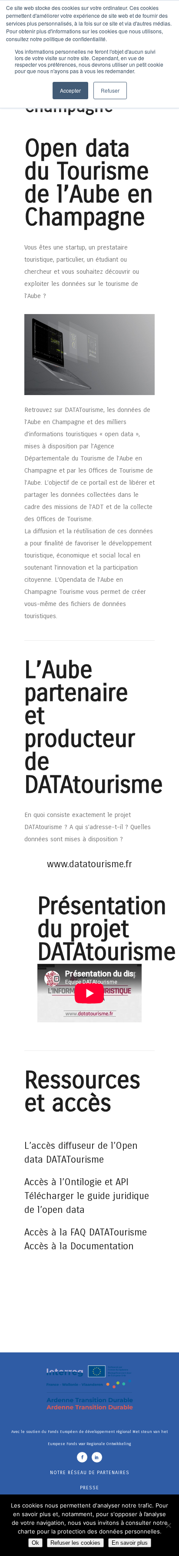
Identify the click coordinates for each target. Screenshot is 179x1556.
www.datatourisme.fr (89, 864)
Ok (35, 1543)
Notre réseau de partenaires (89, 1472)
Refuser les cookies (75, 1543)
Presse (89, 1488)
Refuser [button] (110, 90)
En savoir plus (130, 1543)
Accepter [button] (70, 90)
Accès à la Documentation (80, 1246)
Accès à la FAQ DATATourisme (85, 1232)
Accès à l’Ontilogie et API (76, 1182)
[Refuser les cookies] (168, 1525)
